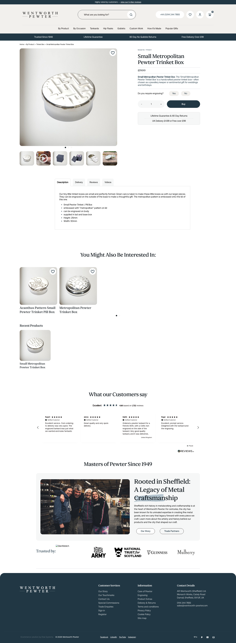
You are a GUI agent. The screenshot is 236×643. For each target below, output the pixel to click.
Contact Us (104, 599)
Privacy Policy (144, 610)
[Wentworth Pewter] (40, 15)
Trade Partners (171, 531)
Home (22, 44)
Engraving (143, 595)
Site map (142, 618)
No (185, 93)
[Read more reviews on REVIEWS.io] (186, 451)
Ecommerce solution (30, 637)
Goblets (121, 28)
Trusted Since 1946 (43, 37)
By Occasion (79, 28)
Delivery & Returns (147, 603)
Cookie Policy (144, 614)
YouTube (122, 637)
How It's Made (154, 28)
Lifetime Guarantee (93, 37)
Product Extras (145, 599)
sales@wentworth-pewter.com (192, 605)
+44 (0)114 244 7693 (170, 14)
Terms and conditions (148, 606)
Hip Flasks (108, 28)
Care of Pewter (145, 591)
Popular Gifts (172, 28)
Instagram (132, 637)
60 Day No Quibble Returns (143, 37)
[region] (118, 427)
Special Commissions (108, 603)
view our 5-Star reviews (131, 2)
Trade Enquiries (105, 606)
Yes (174, 93)
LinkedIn (113, 637)
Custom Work (136, 28)
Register (102, 614)
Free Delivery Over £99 (193, 37)
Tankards (94, 28)
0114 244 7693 (184, 603)
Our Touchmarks (106, 595)
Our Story (145, 531)
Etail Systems (47, 637)
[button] (38, 427)
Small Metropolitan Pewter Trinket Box (32, 365)
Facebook (104, 637)
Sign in (101, 610)
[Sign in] (200, 14)
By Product (63, 28)
